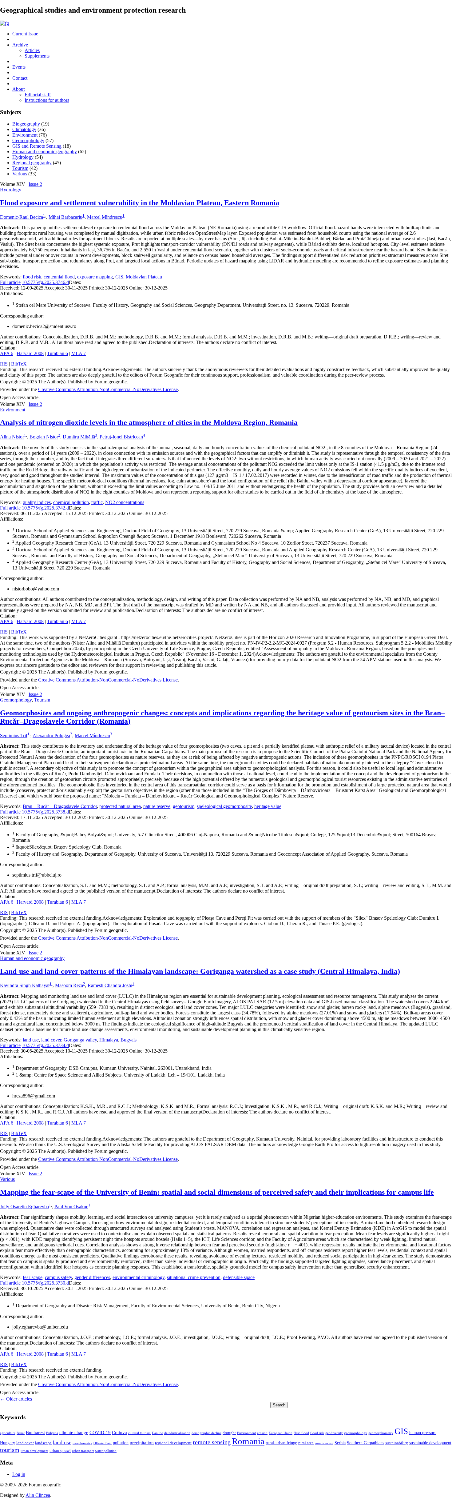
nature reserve (156, 806)
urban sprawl (60, 1451)
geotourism (183, 806)
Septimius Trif (13, 735)
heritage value (267, 806)
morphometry (82, 1443)
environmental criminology (139, 1277)
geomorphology (355, 1433)
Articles (32, 50)
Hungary (7, 1442)
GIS (119, 276)
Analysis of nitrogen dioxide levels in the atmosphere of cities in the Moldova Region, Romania (149, 422)
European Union (280, 1433)
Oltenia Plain (102, 1443)
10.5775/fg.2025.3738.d (45, 811)
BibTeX (19, 363)
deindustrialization (177, 1433)
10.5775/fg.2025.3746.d (45, 282)
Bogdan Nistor (44, 437)
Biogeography (26, 123)
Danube (157, 1433)
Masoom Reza (69, 985)
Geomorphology (28, 140)
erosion (262, 1433)
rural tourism (324, 1443)
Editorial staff (38, 94)
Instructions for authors (47, 100)
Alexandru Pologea (51, 735)
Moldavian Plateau (144, 276)
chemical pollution (71, 502)
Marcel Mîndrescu (104, 217)
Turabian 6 (57, 353)
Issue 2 (35, 184)
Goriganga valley (80, 1039)
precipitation (142, 1442)
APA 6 (6, 353)
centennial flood (59, 276)
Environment (25, 135)
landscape (43, 1443)
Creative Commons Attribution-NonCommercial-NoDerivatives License (108, 389)
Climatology (24, 129)
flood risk (32, 276)
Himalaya (108, 1039)
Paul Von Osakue (71, 1206)
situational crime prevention (193, 1277)
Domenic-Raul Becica (21, 217)
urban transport (83, 1451)
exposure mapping (95, 276)
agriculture (7, 1433)
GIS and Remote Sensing (36, 146)
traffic (97, 502)
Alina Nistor (12, 437)
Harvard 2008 (30, 353)
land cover (51, 1039)
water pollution (106, 1451)
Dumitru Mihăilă (79, 437)
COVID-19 (100, 1432)
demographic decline (206, 1433)
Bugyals (129, 1039)
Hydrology (23, 157)
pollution (121, 1442)
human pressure (422, 1432)
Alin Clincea (38, 1495)
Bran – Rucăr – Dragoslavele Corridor (60, 806)
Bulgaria (52, 1433)
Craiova (119, 1432)
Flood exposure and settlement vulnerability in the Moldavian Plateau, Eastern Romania (139, 203)
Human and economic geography (44, 151)
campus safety (58, 1277)
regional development (173, 1443)
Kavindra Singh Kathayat (25, 985)
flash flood (301, 1433)
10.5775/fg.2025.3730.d (45, 1282)
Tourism (20, 168)
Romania (248, 1441)
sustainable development (430, 1442)
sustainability (396, 1443)
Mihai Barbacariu (65, 217)
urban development (34, 1451)
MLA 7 (78, 353)
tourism (9, 1449)
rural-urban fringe (281, 1442)
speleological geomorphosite (224, 806)
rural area (306, 1443)
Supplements (37, 55)
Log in (18, 1474)
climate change (73, 1432)
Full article (10, 282)
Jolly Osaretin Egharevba (24, 1206)
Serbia (340, 1442)
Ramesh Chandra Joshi (110, 985)
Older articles (16, 1398)
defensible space (239, 1277)
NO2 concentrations (124, 502)
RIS (4, 363)
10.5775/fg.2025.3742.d (45, 507)
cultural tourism (139, 1433)
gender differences (92, 1277)
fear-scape (32, 1277)
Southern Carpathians (365, 1442)
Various (19, 173)
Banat (21, 1433)
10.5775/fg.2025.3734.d (45, 1045)
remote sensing (212, 1442)
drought (229, 1433)
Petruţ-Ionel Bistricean (121, 437)
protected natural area (120, 806)
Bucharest (35, 1432)
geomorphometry (380, 1433)
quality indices (37, 502)
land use (31, 1039)
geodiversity (334, 1433)
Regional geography (32, 162)
